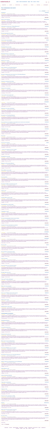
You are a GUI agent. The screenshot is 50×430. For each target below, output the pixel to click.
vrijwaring (17, 428)
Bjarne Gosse (3, 106)
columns (10, 427)
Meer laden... (3, 422)
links (31, 1)
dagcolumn (4, 4)
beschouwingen (15, 427)
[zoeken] (46, 2)
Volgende (7, 424)
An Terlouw (3, 44)
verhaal (32, 4)
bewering (38, 4)
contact (34, 1)
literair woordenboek (23, 1)
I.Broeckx (2, 17)
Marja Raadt (3, 413)
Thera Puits (3, 400)
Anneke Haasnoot (4, 318)
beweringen (30, 427)
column (10, 4)
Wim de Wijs (3, 393)
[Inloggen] (49, 2)
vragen (29, 1)
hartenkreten (21, 427)
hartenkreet (25, 4)
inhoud (38, 1)
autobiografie (46, 4)
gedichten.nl (43, 427)
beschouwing (17, 4)
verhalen (25, 427)
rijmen (17, 1)
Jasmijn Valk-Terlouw (4, 249)
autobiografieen (35, 427)
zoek (26, 428)
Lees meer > (47, 17)
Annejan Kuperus (4, 24)
